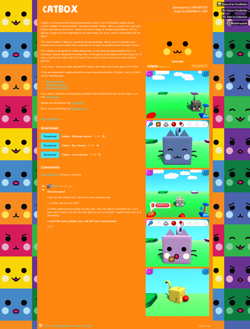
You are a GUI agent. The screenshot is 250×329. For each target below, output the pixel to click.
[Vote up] (43, 186)
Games (202, 325)
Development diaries (56, 84)
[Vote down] (43, 190)
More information (50, 119)
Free (209, 325)
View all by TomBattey (62, 325)
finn (56, 186)
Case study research (57, 88)
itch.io (47, 325)
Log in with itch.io (50, 174)
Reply (50, 226)
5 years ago (66, 186)
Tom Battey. (77, 102)
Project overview (54, 81)
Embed (87, 325)
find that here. (52, 97)
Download (50, 136)
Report (78, 325)
